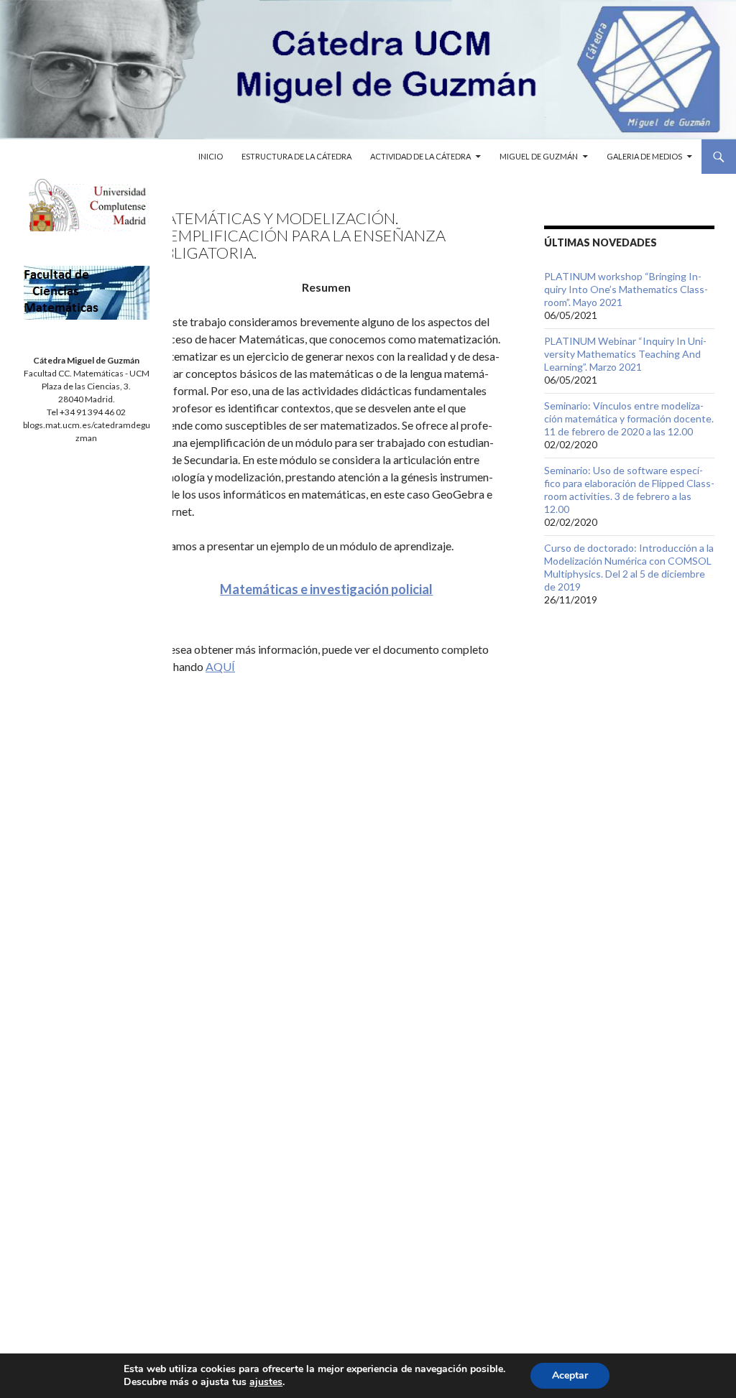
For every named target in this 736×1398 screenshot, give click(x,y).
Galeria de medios (644, 156)
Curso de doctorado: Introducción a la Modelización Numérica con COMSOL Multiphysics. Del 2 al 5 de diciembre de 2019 (629, 567)
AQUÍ (220, 666)
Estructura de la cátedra (296, 156)
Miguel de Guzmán (539, 156)
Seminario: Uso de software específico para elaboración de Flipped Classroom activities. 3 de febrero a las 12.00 (629, 489)
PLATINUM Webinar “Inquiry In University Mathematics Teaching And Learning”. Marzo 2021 (625, 354)
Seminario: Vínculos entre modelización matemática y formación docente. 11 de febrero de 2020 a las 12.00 (629, 418)
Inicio (210, 156)
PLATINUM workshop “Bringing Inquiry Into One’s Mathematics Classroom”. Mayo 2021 (626, 289)
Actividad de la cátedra (420, 156)
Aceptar (570, 1375)
